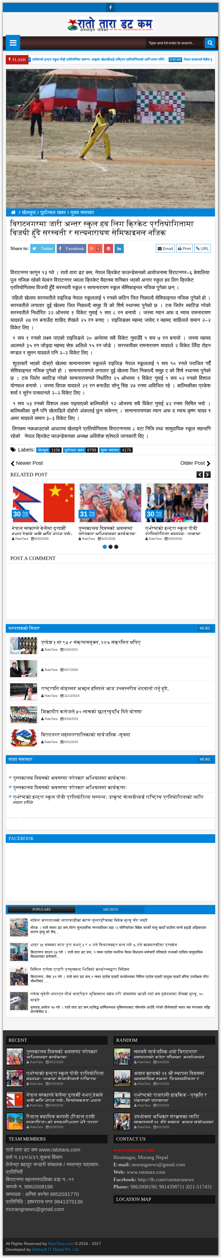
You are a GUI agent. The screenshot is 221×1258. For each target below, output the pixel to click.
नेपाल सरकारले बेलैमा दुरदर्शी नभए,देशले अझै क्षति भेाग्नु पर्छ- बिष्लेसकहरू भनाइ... (65, 1098)
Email (167, 248)
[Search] (210, 43)
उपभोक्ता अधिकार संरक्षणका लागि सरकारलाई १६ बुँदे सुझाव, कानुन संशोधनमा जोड (174, 1122)
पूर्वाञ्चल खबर (80, 450)
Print (186, 248)
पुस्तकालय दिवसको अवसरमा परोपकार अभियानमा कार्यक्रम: (41, 531)
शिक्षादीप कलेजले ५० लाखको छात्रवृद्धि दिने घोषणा (91, 711)
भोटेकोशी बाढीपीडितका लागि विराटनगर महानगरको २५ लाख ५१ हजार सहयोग (174, 534)
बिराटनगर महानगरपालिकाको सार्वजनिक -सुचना (86, 735)
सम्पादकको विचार (24, 628)
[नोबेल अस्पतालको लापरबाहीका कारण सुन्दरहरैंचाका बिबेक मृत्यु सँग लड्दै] (19, 927)
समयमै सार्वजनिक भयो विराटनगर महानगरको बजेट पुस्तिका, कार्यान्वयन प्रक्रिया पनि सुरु (169, 1057)
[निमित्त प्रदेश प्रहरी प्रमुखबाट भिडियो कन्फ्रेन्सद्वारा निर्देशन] (19, 976)
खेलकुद (49, 450)
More (205, 628)
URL (204, 248)
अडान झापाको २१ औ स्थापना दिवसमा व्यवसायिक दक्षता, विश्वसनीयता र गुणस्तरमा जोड (169, 1079)
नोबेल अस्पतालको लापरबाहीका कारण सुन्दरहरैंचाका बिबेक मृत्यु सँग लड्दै (89, 920)
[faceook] (110, 824)
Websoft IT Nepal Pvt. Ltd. (56, 1249)
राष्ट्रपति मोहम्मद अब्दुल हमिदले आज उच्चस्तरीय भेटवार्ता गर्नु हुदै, (105, 688)
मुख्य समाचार (116, 450)
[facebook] (110, 7)
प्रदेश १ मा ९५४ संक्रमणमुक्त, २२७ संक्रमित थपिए (91, 642)
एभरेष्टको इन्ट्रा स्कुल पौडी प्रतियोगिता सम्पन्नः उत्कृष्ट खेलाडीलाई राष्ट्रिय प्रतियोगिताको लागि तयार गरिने (86, 59)
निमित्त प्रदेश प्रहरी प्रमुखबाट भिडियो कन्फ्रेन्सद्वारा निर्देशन (80, 969)
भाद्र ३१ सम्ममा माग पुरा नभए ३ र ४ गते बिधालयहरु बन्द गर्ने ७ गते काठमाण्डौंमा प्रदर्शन (104, 945)
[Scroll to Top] (212, 1249)
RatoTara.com (61, 1243)
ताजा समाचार (21, 759)
